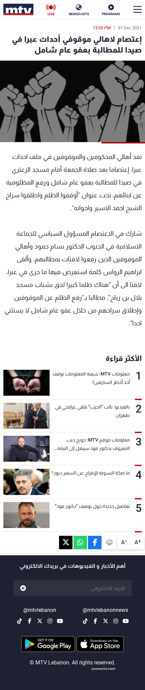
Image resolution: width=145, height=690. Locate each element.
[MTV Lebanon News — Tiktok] (85, 621)
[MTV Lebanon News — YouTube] (126, 621)
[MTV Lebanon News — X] (105, 621)
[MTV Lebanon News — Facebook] (95, 621)
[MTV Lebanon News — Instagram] (116, 621)
